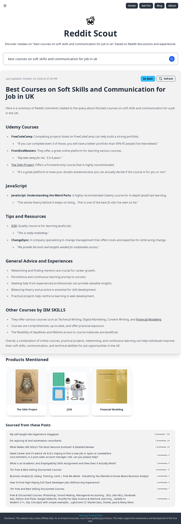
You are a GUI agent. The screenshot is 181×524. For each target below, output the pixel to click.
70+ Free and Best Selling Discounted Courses (90, 488)
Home (132, 5)
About (172, 5)
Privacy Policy (95, 515)
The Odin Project (22, 165)
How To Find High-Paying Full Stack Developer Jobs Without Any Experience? (90, 482)
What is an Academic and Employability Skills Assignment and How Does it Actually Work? (90, 463)
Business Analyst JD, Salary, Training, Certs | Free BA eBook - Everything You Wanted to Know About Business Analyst (90, 476)
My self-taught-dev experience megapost (90, 434)
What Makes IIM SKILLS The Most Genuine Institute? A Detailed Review (90, 447)
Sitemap (83, 515)
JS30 (14, 226)
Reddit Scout (90, 33)
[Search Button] (172, 59)
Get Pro (146, 5)
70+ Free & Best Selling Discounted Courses (90, 469)
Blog (159, 5)
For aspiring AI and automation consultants (90, 440)
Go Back (148, 78)
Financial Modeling (148, 319)
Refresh (168, 78)
